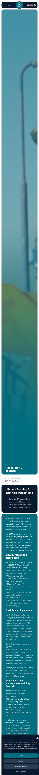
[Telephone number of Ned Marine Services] (35, 5)
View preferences (21, 767)
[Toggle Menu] (9, 5)
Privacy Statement (21, 771)
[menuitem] (28, 5)
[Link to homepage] (19, 5)
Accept (21, 756)
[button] (37, 737)
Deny (21, 761)
